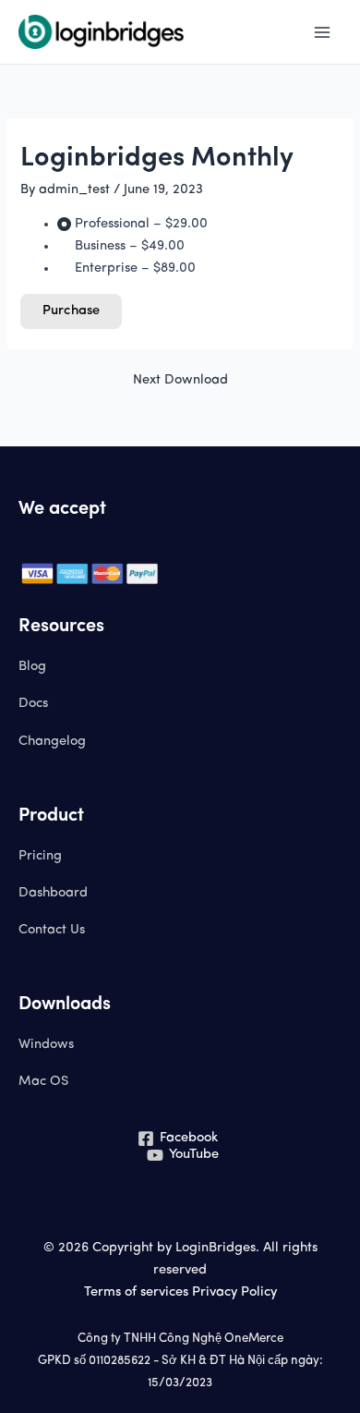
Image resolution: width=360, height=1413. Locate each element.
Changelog (52, 742)
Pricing (40, 856)
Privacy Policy (234, 1292)
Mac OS (43, 1082)
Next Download (180, 380)
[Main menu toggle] (322, 32)
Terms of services (136, 1292)
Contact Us (51, 930)
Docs (33, 704)
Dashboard (53, 893)
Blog (32, 667)
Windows (46, 1045)
